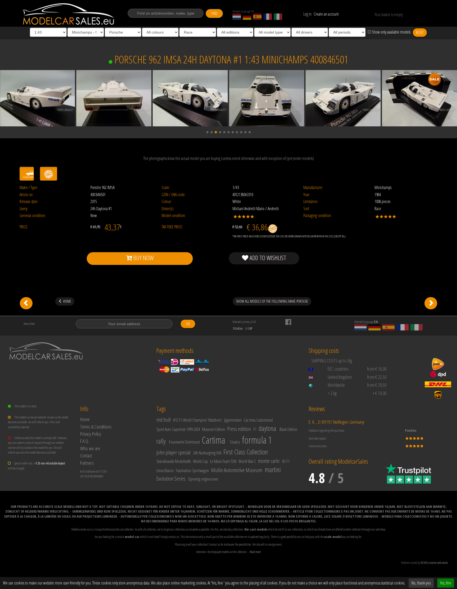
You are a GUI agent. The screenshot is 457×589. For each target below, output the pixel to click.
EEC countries (338, 369)
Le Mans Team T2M (223, 461)
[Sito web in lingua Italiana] (278, 16)
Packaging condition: (317, 215)
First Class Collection (245, 452)
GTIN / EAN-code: (173, 194)
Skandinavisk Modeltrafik (173, 461)
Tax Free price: (172, 227)
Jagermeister (233, 420)
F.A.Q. (84, 440)
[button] (207, 132)
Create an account (326, 14)
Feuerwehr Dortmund (184, 442)
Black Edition (288, 429)
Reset (420, 32)
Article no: (26, 194)
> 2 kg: (332, 393)
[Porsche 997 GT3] (26, 303)
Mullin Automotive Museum (236, 470)
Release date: (29, 201)
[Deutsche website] (247, 16)
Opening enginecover (203, 479)
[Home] (69, 14)
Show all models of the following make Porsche (272, 301)
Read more (255, 551)
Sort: (306, 208)
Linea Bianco (165, 470)
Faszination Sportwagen (192, 470)
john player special (173, 452)
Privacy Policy (90, 433)
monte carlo (269, 460)
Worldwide (336, 385)
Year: (306, 194)
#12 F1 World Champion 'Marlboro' (197, 420)
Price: (24, 227)
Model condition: (174, 215)
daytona (267, 428)
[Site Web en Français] (267, 16)
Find (214, 13)
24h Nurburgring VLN (207, 453)
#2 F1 (286, 461)
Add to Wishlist (267, 257)
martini (273, 469)
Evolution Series (170, 478)
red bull (163, 419)
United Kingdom (340, 377)
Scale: (166, 187)
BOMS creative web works (434, 562)
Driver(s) (167, 208)
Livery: (24, 208)
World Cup (200, 461)
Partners (87, 462)
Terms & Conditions (96, 426)
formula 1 (257, 440)
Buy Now (143, 257)
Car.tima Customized (258, 420)
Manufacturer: (313, 187)
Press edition (239, 428)
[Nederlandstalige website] (236, 16)
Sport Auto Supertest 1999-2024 (178, 429)
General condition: (33, 215)
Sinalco (235, 442)
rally (161, 441)
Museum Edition (213, 429)
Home (85, 419)
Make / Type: (29, 187)
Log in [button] (307, 14)
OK (188, 323)
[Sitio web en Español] (257, 16)
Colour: (167, 201)
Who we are (90, 448)
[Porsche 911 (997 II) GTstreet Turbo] (430, 303)
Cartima (213, 440)
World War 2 (247, 461)
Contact (86, 455)
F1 (255, 429)
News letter (29, 323)
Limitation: (310, 201)
